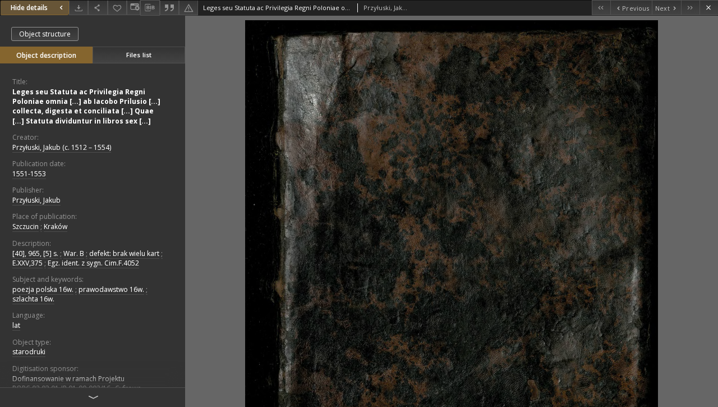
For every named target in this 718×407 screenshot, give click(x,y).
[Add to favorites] (117, 7)
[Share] (97, 7)
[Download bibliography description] (149, 8)
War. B (73, 253)
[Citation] (169, 7)
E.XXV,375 (27, 263)
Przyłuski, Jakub (36, 200)
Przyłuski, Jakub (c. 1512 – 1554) (61, 147)
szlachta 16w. (33, 299)
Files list (138, 55)
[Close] (708, 7)
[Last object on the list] (690, 7)
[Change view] (133, 7)
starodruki (28, 351)
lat (16, 325)
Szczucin (25, 226)
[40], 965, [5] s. (35, 253)
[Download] (78, 7)
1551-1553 (29, 174)
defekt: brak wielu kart (124, 253)
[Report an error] (188, 7)
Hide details (29, 7)
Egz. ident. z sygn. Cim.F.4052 (93, 263)
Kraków (55, 226)
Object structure (45, 34)
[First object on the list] (601, 7)
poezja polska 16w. (42, 289)
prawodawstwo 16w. (111, 289)
